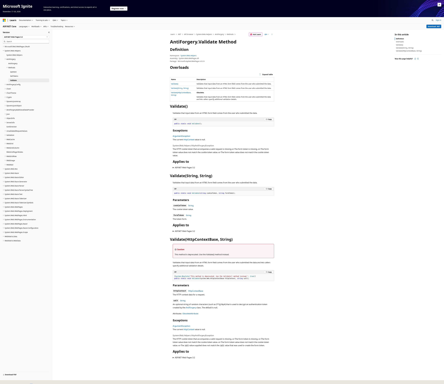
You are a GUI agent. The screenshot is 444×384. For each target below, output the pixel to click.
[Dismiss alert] (439, 4)
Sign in (438, 20)
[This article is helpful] (415, 58)
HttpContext (188, 139)
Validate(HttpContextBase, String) (409, 51)
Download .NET (434, 26)
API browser (188, 34)
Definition (400, 39)
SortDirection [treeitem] (11, 127)
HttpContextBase (195, 291)
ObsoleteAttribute (190, 313)
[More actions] (272, 34)
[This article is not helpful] (417, 58)
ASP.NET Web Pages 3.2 (185, 167)
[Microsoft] (4, 20)
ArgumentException (181, 136)
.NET (179, 34)
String (191, 205)
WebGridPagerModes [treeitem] (14, 152)
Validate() (174, 84)
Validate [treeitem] (13, 80)
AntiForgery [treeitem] (12, 63)
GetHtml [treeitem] (13, 72)
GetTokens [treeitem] (14, 76)
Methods (230, 34)
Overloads (400, 42)
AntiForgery (219, 34)
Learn (172, 34)
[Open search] (432, 20)
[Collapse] (49, 32)
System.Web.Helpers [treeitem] (14, 55)
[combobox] (26, 37)
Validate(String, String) (180, 88)
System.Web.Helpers (204, 34)
